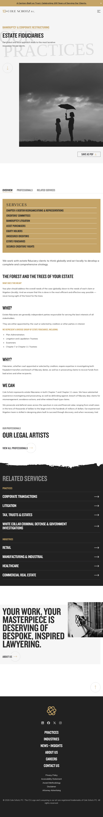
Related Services (46, 190)
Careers (51, 759)
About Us (7, 656)
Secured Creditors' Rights (20, 246)
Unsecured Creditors (17, 236)
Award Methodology (52, 783)
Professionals (25, 190)
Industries (51, 739)
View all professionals (15, 448)
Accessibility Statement (51, 779)
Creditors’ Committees (18, 215)
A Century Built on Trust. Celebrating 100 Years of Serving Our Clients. (52, 3)
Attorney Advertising (51, 790)
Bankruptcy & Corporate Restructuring (26, 27)
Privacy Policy (51, 775)
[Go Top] (95, 687)
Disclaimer (51, 786)
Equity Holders (14, 231)
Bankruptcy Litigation (18, 220)
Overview (8, 190)
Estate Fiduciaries (15, 241)
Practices (51, 732)
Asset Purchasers (15, 225)
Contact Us (51, 765)
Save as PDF (87, 154)
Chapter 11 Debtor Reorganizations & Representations (34, 210)
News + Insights (51, 745)
